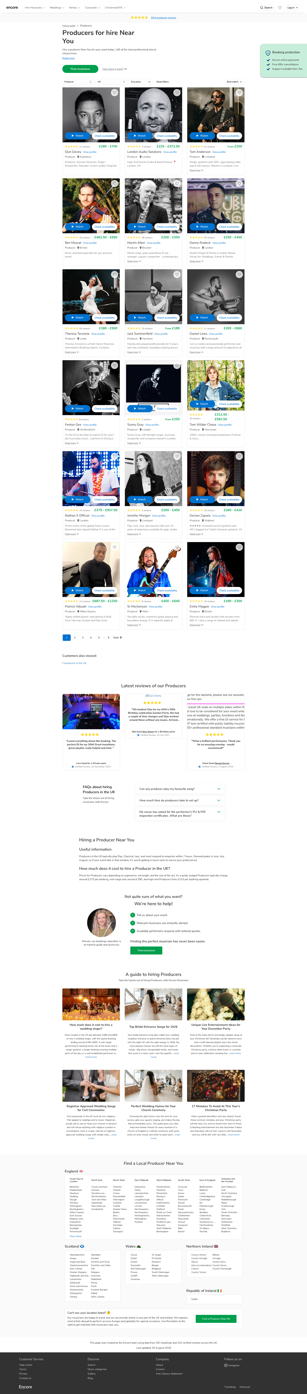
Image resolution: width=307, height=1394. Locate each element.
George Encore (222, 763)
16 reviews (209, 601)
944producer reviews (163, 17)
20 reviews (195, 418)
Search (268, 7)
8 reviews (84, 419)
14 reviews (84, 601)
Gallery (92, 1373)
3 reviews (146, 146)
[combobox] (78, 82)
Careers (160, 1369)
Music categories (97, 1369)
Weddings (55, 7)
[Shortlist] (280, 8)
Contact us (25, 1378)
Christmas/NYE (113, 7)
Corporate (91, 7)
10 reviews (147, 328)
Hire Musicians (33, 7)
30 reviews (209, 237)
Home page (68, 25)
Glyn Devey (148, 731)
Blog (90, 1378)
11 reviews (84, 146)
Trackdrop (230, 1387)
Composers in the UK (74, 663)
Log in (290, 7)
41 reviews (209, 146)
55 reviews (84, 328)
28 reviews (147, 237)
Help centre (25, 1365)
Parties (73, 7)
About (159, 1365)
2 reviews (146, 510)
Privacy (23, 1373)
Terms (22, 1369)
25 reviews (84, 237)
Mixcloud (245, 1387)
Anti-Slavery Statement (169, 1373)
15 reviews (84, 510)
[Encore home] (12, 8)
